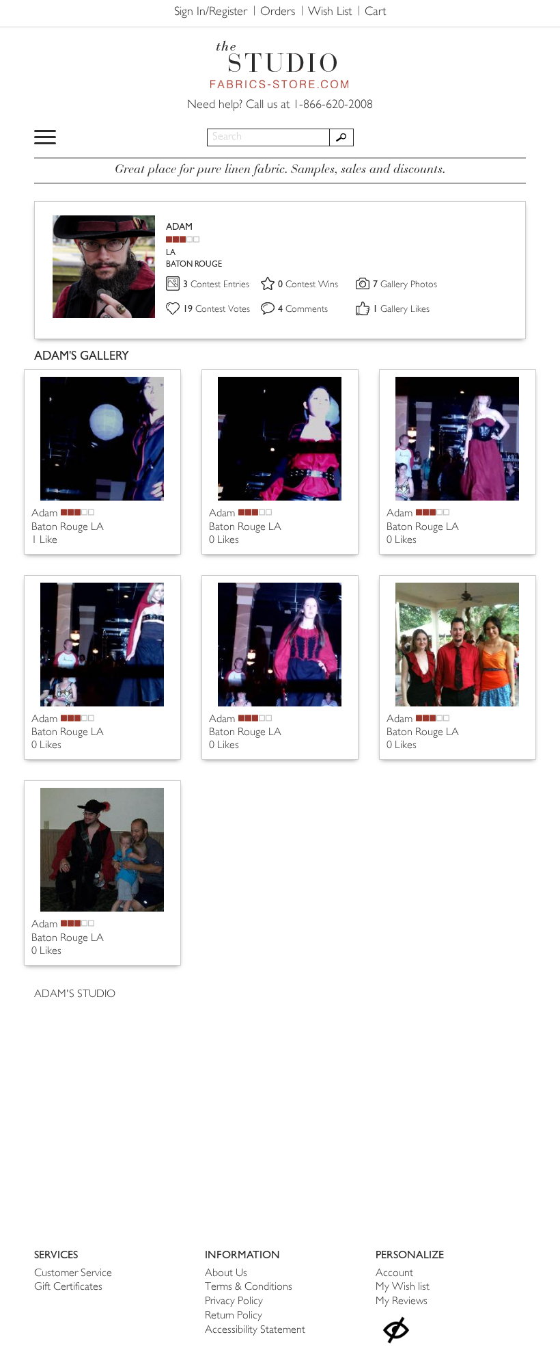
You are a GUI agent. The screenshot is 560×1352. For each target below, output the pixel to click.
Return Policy (233, 1316)
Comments (303, 309)
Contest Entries (216, 284)
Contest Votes (216, 309)
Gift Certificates (68, 1287)
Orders (277, 12)
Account (394, 1274)
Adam (44, 514)
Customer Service (73, 1274)
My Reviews (402, 1302)
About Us (226, 1274)
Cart (375, 12)
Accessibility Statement (255, 1330)
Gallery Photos (405, 284)
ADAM (179, 227)
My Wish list (403, 1287)
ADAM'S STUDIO (74, 995)
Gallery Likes (401, 309)
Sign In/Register (210, 12)
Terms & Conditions (248, 1287)
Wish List (330, 12)
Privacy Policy (234, 1302)
